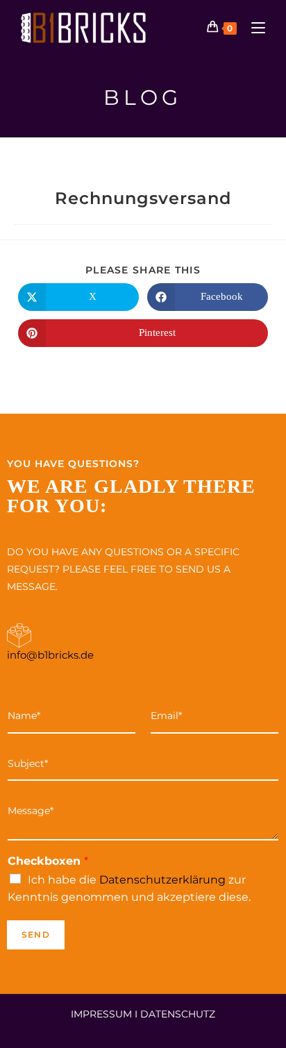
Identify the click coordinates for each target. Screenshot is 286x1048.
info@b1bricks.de (50, 654)
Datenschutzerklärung (162, 879)
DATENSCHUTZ (177, 1014)
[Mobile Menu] (253, 27)
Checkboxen (48, 861)
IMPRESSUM (101, 1014)
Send (36, 934)
